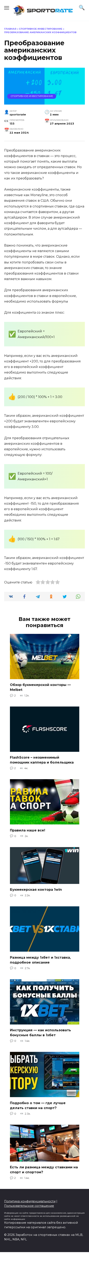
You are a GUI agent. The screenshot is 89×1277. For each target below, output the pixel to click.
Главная (10, 28)
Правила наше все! (27, 830)
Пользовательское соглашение (29, 1206)
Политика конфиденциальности (29, 1201)
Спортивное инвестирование (40, 28)
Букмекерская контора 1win (36, 890)
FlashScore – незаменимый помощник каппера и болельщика (42, 759)
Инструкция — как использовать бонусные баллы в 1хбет (40, 1032)
